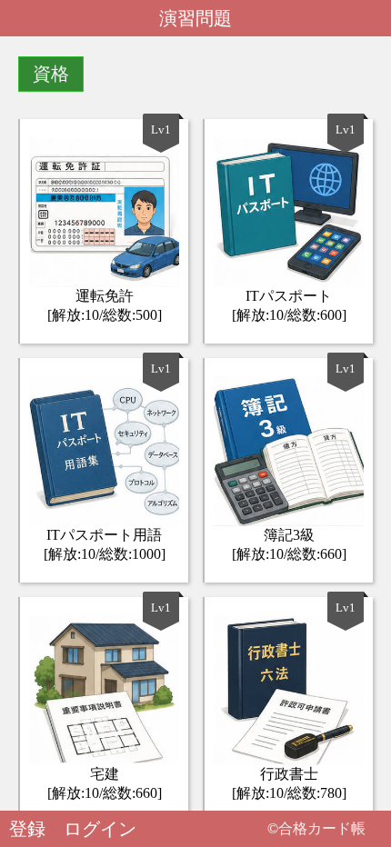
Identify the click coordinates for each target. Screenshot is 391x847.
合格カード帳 (322, 828)
